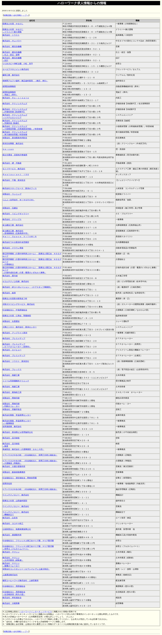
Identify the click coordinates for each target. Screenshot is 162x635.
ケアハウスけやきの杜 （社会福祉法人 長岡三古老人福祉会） (30, 455)
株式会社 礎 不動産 (11, 163)
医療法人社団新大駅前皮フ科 (14, 299)
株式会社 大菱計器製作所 (13, 466)
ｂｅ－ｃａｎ (8, 149)
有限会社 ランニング (11, 194)
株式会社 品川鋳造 (11, 438)
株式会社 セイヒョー (11, 350)
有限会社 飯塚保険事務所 (13, 472)
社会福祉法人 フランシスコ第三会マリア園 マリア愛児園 (28, 541)
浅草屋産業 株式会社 (11, 427)
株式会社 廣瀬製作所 (11, 535)
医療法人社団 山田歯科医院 (14, 501)
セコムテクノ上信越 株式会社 (15, 281)
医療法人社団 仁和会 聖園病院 (16, 316)
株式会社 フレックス (11, 369)
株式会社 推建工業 (11, 375)
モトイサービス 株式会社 (13, 169)
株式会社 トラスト (11, 35)
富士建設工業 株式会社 (12, 225)
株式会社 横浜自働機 (11, 47)
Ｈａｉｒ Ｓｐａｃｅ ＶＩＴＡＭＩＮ (19, 237)
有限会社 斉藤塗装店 (11, 409)
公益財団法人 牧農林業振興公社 (16, 529)
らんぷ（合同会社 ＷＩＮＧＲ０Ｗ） (18, 200)
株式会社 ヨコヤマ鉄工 (12, 523)
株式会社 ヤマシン (11, 552)
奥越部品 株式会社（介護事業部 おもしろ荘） (23, 449)
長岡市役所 (7, 484)
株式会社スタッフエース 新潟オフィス (19, 188)
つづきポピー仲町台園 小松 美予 (17, 64)
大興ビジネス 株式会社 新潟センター (19, 327)
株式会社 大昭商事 (11, 603)
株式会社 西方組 (10, 276)
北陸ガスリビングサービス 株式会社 (18, 304)
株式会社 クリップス (11, 219)
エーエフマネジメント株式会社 (15, 69)
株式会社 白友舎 (10, 518)
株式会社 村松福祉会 (11, 598)
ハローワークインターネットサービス (36, 612)
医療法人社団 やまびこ (12, 24)
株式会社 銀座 (9, 293)
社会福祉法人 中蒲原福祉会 (14, 310)
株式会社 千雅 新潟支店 (13, 180)
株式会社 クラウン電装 (12, 248)
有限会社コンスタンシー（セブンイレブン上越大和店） (26, 569)
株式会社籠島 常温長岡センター (16, 415)
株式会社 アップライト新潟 (14, 333)
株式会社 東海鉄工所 (11, 392)
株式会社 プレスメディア (13, 338)
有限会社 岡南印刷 (11, 398)
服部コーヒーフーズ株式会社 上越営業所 (20, 581)
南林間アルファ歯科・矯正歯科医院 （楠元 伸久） (25, 81)
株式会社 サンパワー (11, 41)
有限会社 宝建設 (10, 208)
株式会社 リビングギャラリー (15, 214)
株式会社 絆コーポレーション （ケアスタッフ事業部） (27, 287)
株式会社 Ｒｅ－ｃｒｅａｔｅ (15, 98)
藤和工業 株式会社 (11, 75)
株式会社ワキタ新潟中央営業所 (15, 242)
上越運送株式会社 (10, 575)
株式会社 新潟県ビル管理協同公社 (17, 432)
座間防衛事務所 (9, 86)
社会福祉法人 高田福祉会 (13, 586)
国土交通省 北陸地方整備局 (14, 155)
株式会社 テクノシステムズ (14, 104)
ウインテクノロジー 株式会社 (15, 495)
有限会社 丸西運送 (11, 321)
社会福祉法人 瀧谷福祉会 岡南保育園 (19, 478)
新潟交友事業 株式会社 (12, 143)
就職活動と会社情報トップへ (16, 15)
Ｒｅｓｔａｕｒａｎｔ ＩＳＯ (15, 174)
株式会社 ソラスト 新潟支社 (15, 361)
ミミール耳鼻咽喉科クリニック (15, 381)
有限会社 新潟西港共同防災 (14, 138)
